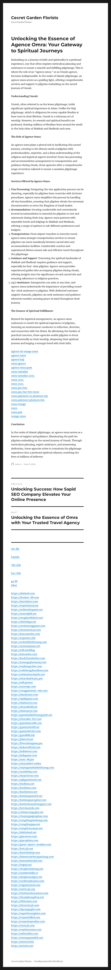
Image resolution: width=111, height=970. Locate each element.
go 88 (14, 581)
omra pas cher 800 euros (25, 391)
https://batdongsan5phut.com (28, 799)
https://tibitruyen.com (24, 901)
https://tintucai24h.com (25, 905)
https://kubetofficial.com (25, 747)
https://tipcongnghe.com (25, 909)
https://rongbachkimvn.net (27, 617)
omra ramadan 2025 (22, 375)
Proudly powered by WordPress (48, 961)
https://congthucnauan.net (27, 828)
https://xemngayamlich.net (27, 937)
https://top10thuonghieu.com (28, 913)
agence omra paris (21, 367)
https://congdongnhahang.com (29, 820)
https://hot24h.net (22, 848)
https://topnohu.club (23, 637)
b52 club (16, 573)
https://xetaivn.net (22, 945)
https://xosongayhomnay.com (28, 662)
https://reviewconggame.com (28, 625)
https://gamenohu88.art (25, 727)
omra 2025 (17, 383)
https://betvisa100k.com (25, 808)
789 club (16, 565)
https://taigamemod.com (25, 885)
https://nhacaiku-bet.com (26, 718)
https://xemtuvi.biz (22, 941)
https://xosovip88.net (24, 613)
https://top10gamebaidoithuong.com (32, 767)
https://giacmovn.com (24, 836)
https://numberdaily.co (24, 872)
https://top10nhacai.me (24, 605)
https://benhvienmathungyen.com (31, 803)
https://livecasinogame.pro (26, 743)
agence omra (18, 355)
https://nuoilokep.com (24, 771)
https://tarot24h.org (23, 889)
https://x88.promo (22, 682)
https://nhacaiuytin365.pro (27, 678)
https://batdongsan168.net (26, 795)
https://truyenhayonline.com (28, 921)
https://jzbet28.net (22, 739)
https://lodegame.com (24, 755)
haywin (15, 556)
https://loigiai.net (21, 864)
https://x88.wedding (23, 650)
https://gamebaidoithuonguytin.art (31, 714)
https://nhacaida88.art (24, 706)
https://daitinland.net (24, 832)
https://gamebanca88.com (26, 722)
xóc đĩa (15, 548)
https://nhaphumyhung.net (27, 868)
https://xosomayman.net (25, 646)
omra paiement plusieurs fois (28, 400)
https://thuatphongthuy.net (27, 897)
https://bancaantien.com (25, 633)
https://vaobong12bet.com (26, 666)
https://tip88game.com (24, 698)
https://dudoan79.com (24, 702)
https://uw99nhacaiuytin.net (28, 674)
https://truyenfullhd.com (25, 917)
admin (18, 464)
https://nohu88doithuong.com (29, 641)
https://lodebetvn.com (24, 751)
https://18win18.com (23, 593)
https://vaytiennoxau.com (26, 929)
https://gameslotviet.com (26, 731)
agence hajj (17, 359)
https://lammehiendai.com (26, 860)
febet (14, 585)
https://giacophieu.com (24, 840)
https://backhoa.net (22, 783)
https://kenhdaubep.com (25, 852)
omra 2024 (17, 379)
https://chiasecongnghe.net (27, 812)
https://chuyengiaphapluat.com (29, 816)
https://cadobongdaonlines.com (29, 670)
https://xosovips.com (23, 686)
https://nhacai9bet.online (26, 763)
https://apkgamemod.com (26, 779)
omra (14, 408)
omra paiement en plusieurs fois (29, 395)
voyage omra (18, 416)
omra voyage (18, 404)
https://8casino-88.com (25, 597)
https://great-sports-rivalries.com (31, 844)
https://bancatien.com (24, 654)
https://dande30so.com (24, 694)
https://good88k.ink (23, 735)
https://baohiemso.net (24, 791)
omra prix (16, 412)
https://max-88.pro (22, 759)
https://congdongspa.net (25, 824)
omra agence (18, 363)
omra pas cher (19, 387)
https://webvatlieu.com (24, 933)
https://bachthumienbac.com (28, 658)
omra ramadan (19, 371)
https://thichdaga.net (23, 621)
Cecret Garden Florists (34, 17)
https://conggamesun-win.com (29, 690)
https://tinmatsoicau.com (26, 629)
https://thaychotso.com (25, 775)
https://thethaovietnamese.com (29, 893)
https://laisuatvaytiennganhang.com (32, 856)
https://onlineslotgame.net (27, 609)
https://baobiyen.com (23, 787)
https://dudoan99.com (24, 710)
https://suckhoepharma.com (27, 880)
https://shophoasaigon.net (26, 876)
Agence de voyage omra (24, 351)
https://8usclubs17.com (24, 601)
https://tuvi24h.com (23, 925)
